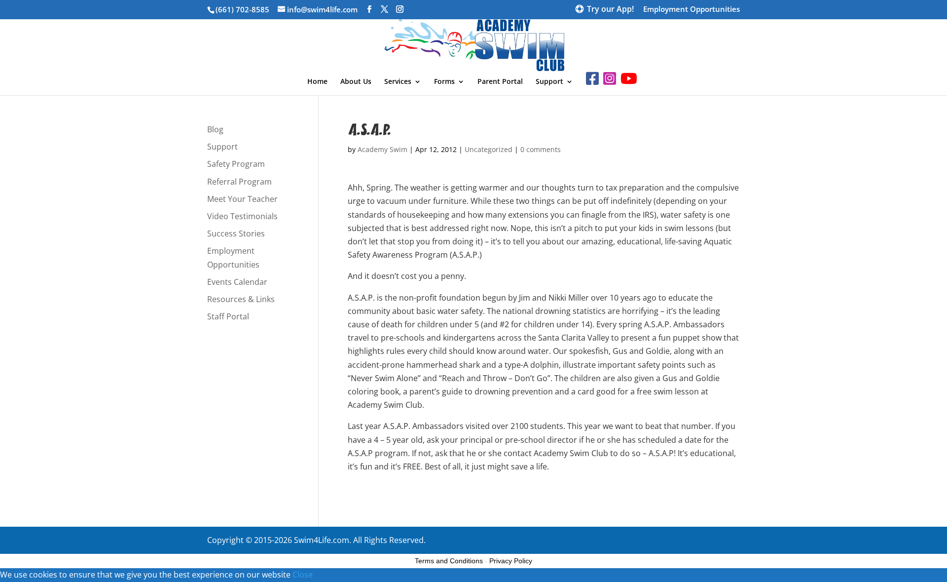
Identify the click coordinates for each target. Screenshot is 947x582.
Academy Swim (382, 149)
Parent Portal (500, 82)
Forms (444, 82)
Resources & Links (241, 299)
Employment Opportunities (691, 9)
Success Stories (236, 233)
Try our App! (610, 9)
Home (317, 82)
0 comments (540, 149)
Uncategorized (488, 149)
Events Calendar (237, 281)
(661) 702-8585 (242, 9)
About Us (355, 82)
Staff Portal (228, 316)
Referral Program (239, 181)
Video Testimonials (242, 216)
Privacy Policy (510, 561)
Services (397, 82)
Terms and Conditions (449, 561)
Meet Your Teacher (242, 199)
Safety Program (236, 163)
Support (549, 82)
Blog (215, 129)
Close (302, 574)
